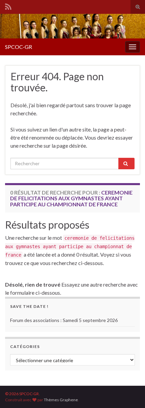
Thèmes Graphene (61, 399)
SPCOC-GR (18, 46)
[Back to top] (129, 392)
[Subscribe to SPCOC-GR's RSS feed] (8, 5)
